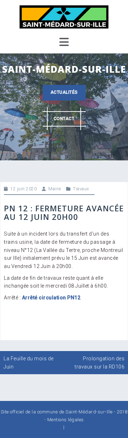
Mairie (54, 188)
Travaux (81, 188)
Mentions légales (65, 419)
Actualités (64, 92)
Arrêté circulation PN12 (51, 297)
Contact (64, 118)
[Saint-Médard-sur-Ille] (64, 16)
